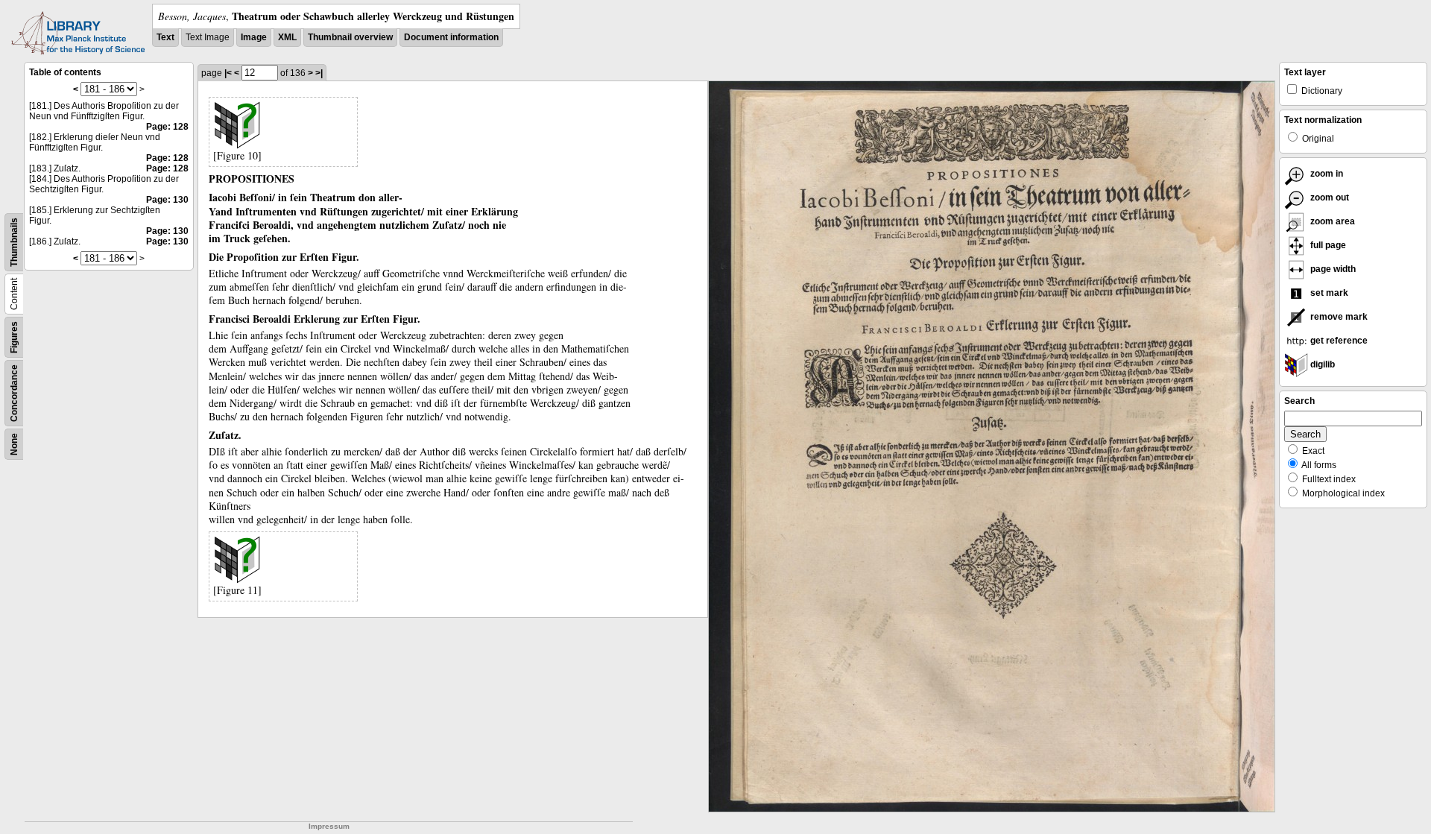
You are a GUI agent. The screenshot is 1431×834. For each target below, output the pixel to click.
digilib (1321, 364)
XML (287, 37)
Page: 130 (167, 200)
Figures (14, 337)
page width (1332, 269)
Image (254, 37)
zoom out (1328, 197)
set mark (1328, 293)
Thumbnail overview (350, 37)
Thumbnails (14, 242)
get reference (1338, 340)
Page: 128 (167, 126)
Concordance (14, 393)
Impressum (329, 826)
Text (165, 37)
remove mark (1338, 317)
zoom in (1325, 173)
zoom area (1331, 221)
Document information (451, 37)
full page (1327, 245)
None (14, 444)
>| (319, 73)
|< (228, 73)
